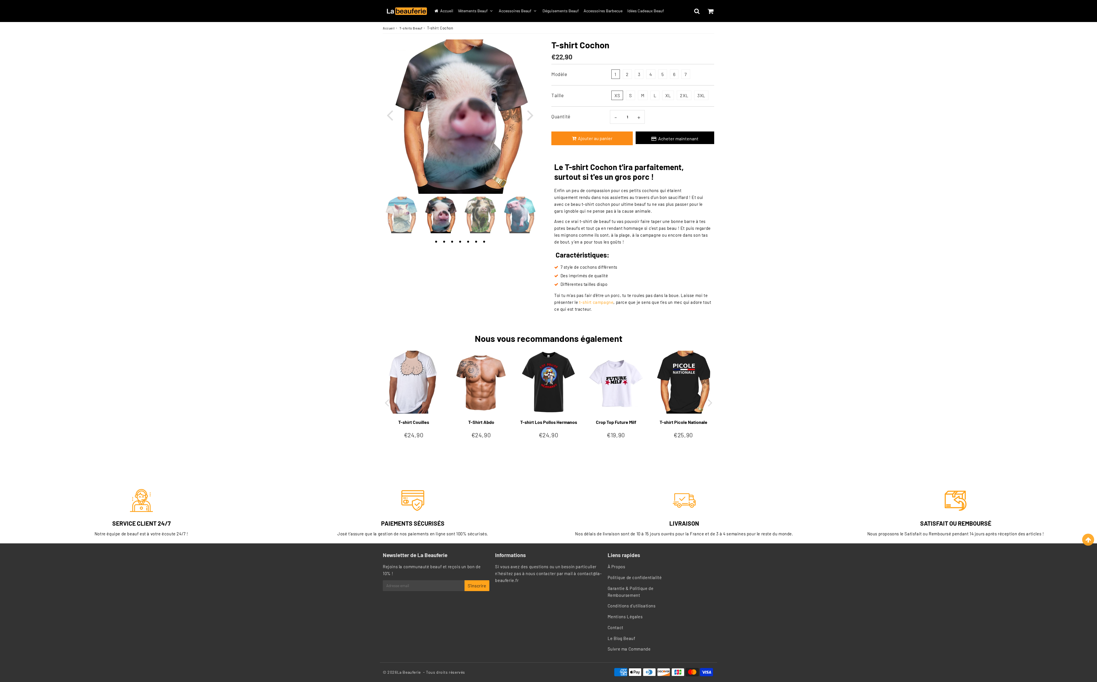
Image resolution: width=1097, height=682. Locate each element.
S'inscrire (477, 585)
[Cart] (710, 11)
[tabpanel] (440, 215)
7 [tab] (484, 240)
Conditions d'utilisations (632, 605)
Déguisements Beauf (561, 10)
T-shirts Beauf (410, 28)
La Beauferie (409, 672)
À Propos (616, 566)
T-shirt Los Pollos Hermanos (548, 422)
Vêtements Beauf (473, 10)
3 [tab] (452, 240)
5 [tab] (468, 240)
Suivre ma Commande (629, 648)
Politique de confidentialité (635, 577)
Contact (615, 627)
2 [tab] (444, 240)
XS (617, 95)
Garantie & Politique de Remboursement (631, 592)
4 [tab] (460, 240)
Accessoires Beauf (515, 10)
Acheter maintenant (678, 138)
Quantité (560, 116)
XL (668, 95)
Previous (390, 114)
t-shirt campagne (596, 302)
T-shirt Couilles (413, 422)
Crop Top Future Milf (616, 422)
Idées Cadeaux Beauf (645, 10)
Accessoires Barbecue (603, 10)
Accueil (446, 10)
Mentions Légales (625, 616)
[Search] (696, 11)
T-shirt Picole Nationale (683, 422)
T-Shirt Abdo (481, 422)
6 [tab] (476, 240)
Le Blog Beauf (621, 638)
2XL (684, 95)
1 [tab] (436, 240)
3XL (701, 95)
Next (530, 114)
